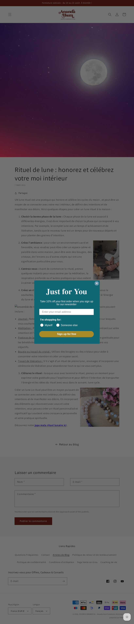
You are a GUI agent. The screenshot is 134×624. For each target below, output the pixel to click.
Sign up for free (66, 334)
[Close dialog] (96, 283)
